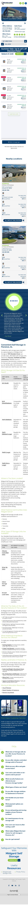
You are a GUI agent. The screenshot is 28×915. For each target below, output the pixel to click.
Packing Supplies (7, 645)
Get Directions (7, 41)
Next (25, 23)
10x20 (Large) (6, 452)
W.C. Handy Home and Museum (10, 674)
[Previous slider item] (2, 315)
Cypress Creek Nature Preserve (11, 681)
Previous (3, 23)
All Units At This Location (13, 220)
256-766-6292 (6, 31)
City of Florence (6, 688)
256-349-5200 (5, 252)
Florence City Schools (8, 692)
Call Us (20, 3)
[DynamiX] (14, 890)
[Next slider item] (26, 315)
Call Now (8, 44)
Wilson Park (5, 677)
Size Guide (20, 53)
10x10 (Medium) (6, 419)
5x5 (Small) (5, 383)
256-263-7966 (5, 190)
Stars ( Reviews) (19, 37)
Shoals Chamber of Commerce (10, 690)
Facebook (9, 885)
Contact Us (23, 3)
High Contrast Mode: (12, 894)
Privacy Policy (20, 872)
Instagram (19, 885)
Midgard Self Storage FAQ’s (7, 872)
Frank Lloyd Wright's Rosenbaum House (13, 669)
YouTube (12, 885)
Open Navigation (26, 3)
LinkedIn (15, 885)
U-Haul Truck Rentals (8, 648)
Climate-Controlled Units (5, 552)
